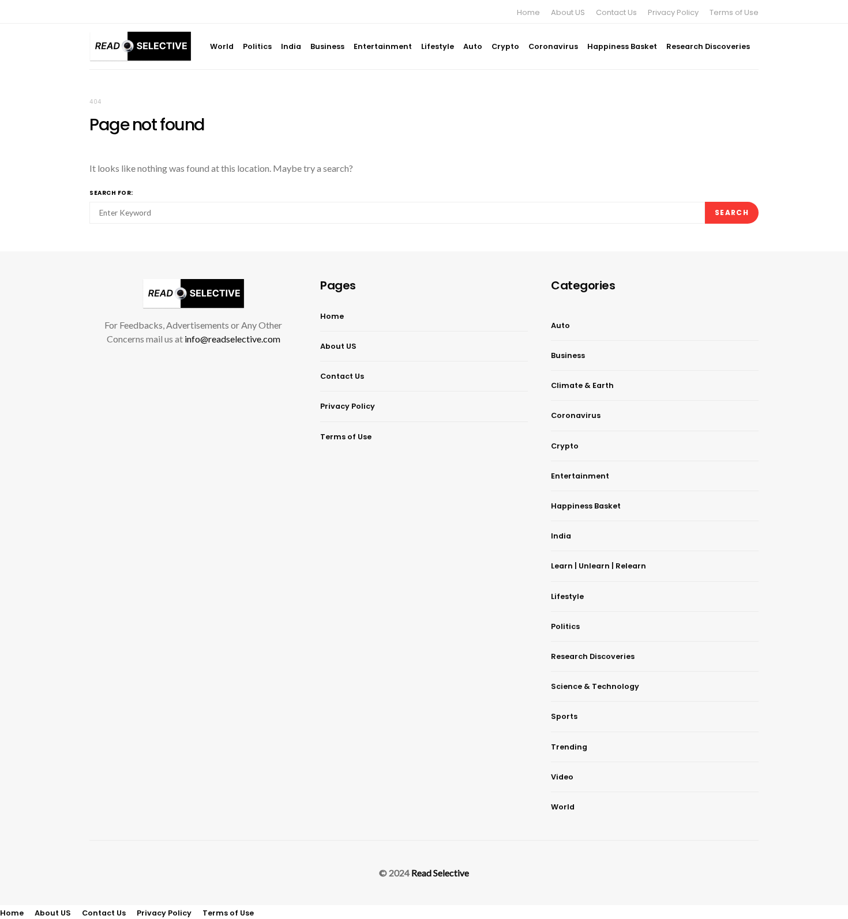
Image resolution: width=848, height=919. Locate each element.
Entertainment (383, 46)
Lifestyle (437, 46)
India (291, 46)
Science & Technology (595, 686)
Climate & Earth (582, 385)
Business (327, 46)
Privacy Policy (673, 12)
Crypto (505, 46)
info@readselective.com (232, 338)
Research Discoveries (708, 46)
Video (562, 777)
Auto (472, 46)
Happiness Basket (622, 46)
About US (568, 12)
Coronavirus (553, 46)
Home (528, 12)
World (222, 46)
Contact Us (616, 12)
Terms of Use (734, 12)
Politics (257, 46)
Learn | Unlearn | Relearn (598, 566)
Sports (564, 716)
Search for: (111, 193)
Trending (569, 747)
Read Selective (440, 872)
